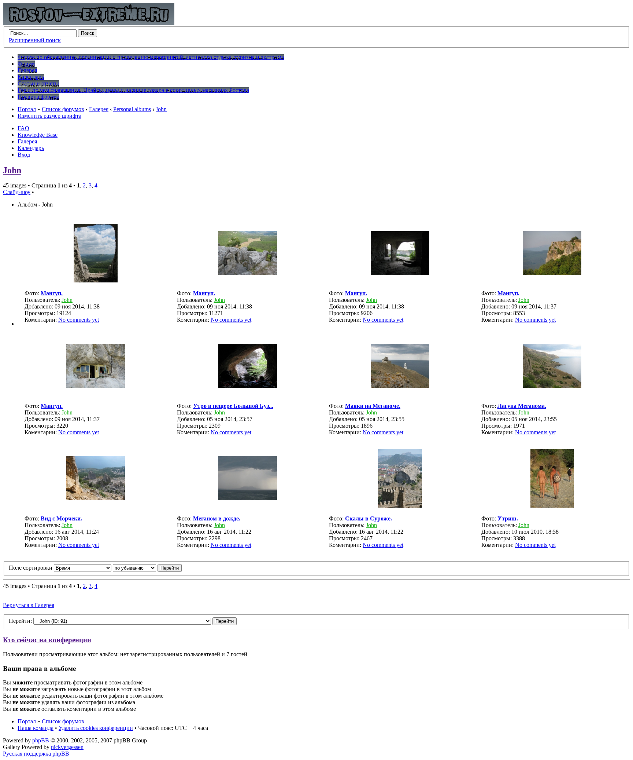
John (161, 109)
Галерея (98, 109)
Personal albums (132, 109)
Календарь (31, 148)
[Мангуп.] (96, 280)
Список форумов (63, 109)
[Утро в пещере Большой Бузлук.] (247, 386)
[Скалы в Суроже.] (400, 506)
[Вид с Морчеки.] (95, 498)
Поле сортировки (31, 567)
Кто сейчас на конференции (47, 640)
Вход (24, 154)
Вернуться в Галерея (28, 605)
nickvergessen (67, 747)
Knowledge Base (38, 135)
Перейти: (20, 621)
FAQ (23, 128)
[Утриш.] (552, 506)
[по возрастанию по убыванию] (147, 567)
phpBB (40, 740)
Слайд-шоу (16, 192)
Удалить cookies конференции (96, 728)
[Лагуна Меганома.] (552, 386)
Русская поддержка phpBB (36, 753)
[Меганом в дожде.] (247, 498)
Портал (27, 109)
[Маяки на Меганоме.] (400, 386)
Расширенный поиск (35, 40)
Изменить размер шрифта (49, 116)
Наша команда (35, 728)
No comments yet (78, 320)
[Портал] (88, 23)
